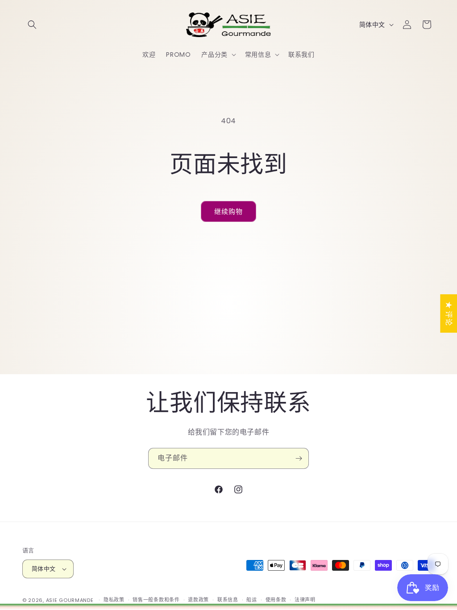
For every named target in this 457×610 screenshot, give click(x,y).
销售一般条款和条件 (156, 599)
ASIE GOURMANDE (70, 600)
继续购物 (228, 211)
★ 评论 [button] (449, 313)
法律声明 (305, 599)
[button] (32, 24)
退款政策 (198, 599)
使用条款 (276, 599)
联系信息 (227, 599)
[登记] (298, 458)
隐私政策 (114, 599)
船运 (251, 599)
